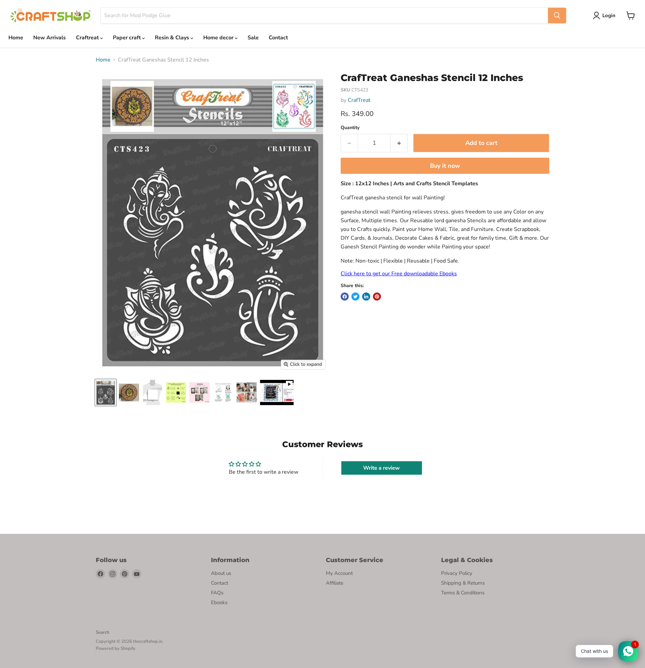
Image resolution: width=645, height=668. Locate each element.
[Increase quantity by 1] (399, 143)
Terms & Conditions (462, 592)
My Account (339, 573)
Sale (253, 37)
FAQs (217, 592)
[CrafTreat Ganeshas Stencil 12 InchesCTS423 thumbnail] (105, 392)
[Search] (557, 15)
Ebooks (219, 602)
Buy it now (445, 166)
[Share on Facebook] (345, 296)
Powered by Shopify (115, 648)
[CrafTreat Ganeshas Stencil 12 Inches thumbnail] (129, 392)
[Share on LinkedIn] (366, 296)
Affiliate (334, 583)
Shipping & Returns (463, 583)
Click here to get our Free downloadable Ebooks (399, 273)
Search (102, 632)
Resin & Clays (172, 37)
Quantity (350, 127)
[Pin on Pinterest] (377, 296)
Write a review (381, 468)
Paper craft (127, 37)
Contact (278, 37)
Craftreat (88, 37)
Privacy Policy (456, 573)
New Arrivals (49, 37)
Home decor (219, 37)
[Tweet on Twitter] (355, 296)
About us (221, 573)
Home (15, 37)
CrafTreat (359, 100)
